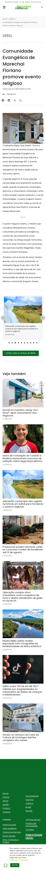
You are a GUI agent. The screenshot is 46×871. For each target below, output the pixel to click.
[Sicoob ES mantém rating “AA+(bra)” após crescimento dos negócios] (23, 401)
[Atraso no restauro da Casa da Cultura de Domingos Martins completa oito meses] (23, 726)
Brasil (28, 807)
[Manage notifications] (6, 865)
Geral (5, 800)
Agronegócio (32, 796)
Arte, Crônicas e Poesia (11, 841)
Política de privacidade (31, 824)
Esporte (29, 799)
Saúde (6, 804)
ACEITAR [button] (15, 865)
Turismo (7, 812)
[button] (9, 342)
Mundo (29, 810)
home (5, 19)
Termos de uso (33, 819)
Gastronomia (9, 824)
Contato (30, 829)
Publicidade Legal (34, 836)
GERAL (12, 19)
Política (6, 808)
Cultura (29, 803)
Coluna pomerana (12, 832)
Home (6, 793)
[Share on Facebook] (3, 100)
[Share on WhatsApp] (20, 100)
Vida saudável (9, 828)
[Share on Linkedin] (9, 100)
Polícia (6, 797)
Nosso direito (9, 836)
